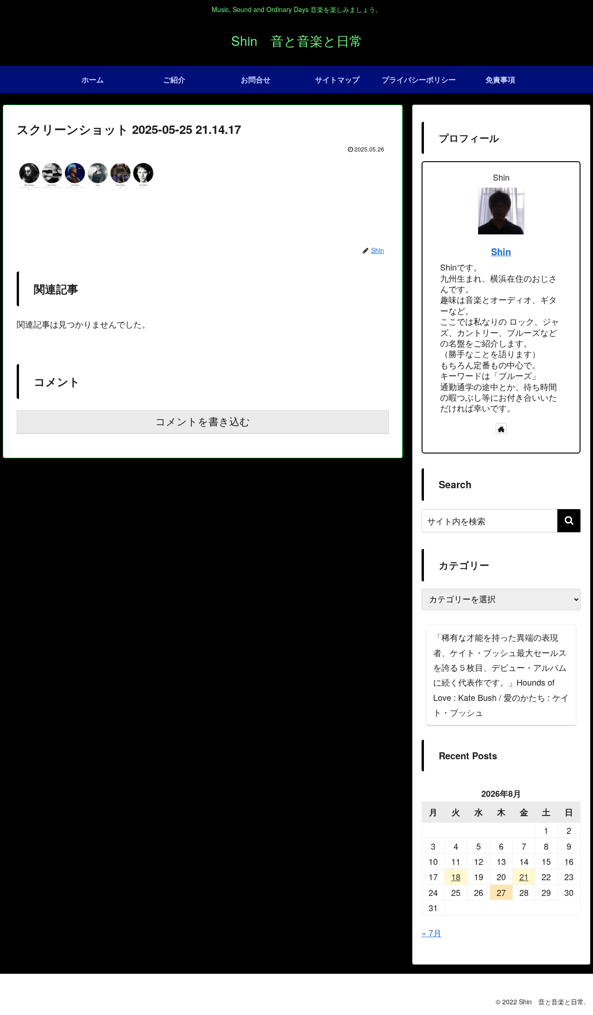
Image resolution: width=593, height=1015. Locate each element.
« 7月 (432, 933)
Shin (501, 251)
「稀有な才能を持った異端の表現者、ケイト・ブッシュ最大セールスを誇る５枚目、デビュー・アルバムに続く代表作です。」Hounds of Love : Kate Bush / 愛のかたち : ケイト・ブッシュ (501, 674)
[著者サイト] (501, 428)
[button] (568, 520)
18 (456, 876)
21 (524, 876)
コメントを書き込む (202, 422)
